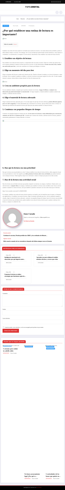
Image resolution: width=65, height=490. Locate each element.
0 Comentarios (31, 25)
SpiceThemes (38, 487)
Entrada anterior (7, 233)
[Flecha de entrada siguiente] (61, 241)
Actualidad (51, 346)
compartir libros (14, 185)
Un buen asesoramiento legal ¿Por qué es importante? (12, 475)
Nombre (4, 309)
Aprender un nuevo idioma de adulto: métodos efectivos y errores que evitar (47, 258)
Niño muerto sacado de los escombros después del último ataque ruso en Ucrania (27, 241)
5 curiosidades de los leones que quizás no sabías (33, 475)
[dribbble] (56, 2)
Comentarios (5, 293)
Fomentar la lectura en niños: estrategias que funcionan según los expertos (14, 275)
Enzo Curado (15, 25)
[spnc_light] (61, 12)
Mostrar (15, 44)
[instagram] (58, 2)
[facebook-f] (52, 2)
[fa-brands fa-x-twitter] (54, 2)
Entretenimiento (31, 348)
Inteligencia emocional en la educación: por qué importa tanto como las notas (14, 258)
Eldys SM (8, 255)
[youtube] (60, 2)
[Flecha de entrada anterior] (61, 234)
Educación (6, 25)
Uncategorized (9, 346)
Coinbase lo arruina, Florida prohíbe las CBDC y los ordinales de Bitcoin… (25, 235)
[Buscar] (57, 12)
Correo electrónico (6, 318)
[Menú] (3, 12)
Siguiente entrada (7, 238)
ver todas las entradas (29, 221)
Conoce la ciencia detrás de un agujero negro (56, 475)
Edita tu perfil (43, 217)
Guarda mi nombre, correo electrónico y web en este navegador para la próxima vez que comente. (24, 327)
